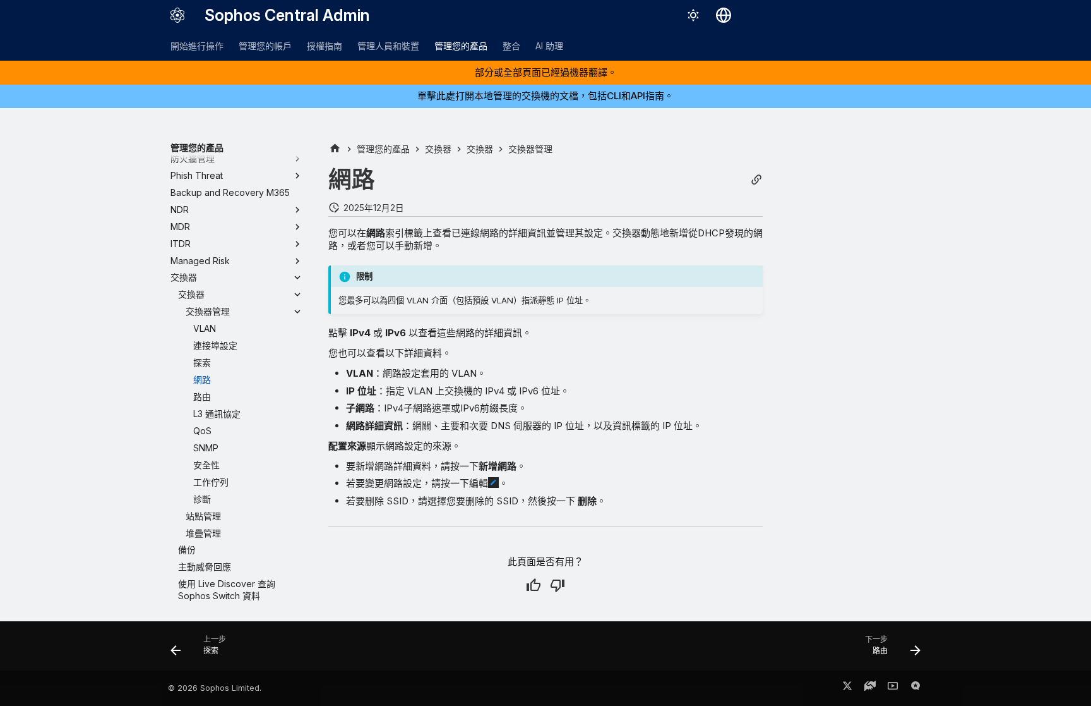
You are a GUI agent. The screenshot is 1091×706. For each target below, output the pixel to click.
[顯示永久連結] (756, 179)
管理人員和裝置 (388, 45)
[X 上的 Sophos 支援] (847, 688)
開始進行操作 (197, 45)
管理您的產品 (460, 45)
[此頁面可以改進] (557, 585)
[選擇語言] (723, 15)
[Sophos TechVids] (893, 688)
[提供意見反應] (915, 688)
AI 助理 (549, 45)
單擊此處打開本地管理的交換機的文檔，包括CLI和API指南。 (545, 96)
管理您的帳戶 (265, 45)
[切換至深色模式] (693, 15)
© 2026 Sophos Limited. (214, 688)
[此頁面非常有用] (533, 585)
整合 (511, 45)
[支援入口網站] (870, 688)
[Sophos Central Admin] (177, 15)
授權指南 (324, 45)
